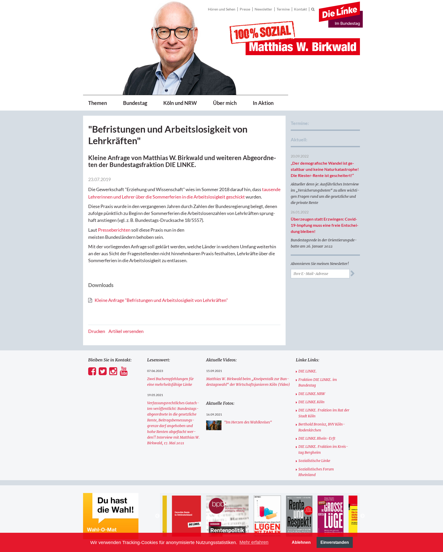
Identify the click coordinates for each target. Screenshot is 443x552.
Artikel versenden (126, 331)
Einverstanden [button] (334, 542)
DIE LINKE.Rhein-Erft (316, 438)
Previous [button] (157, 516)
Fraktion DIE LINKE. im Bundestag (317, 382)
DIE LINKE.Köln (311, 402)
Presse (245, 9)
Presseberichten (114, 230)
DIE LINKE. (307, 371)
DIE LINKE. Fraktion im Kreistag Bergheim (323, 449)
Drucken (96, 331)
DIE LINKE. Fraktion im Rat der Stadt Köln (323, 413)
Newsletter (263, 9)
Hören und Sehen (221, 9)
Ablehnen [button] (301, 542)
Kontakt (300, 9)
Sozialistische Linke (314, 460)
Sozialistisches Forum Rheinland (316, 472)
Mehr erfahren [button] (253, 542)
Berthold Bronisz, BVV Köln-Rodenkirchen (321, 427)
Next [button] (362, 516)
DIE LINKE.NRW (311, 393)
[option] (180, 516)
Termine (283, 9)
